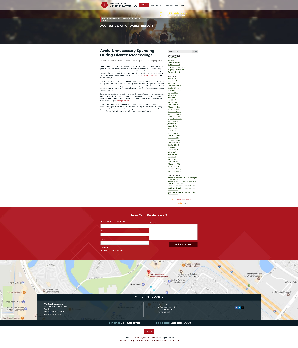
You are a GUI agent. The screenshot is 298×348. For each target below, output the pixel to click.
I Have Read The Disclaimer (113, 250)
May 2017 (171, 157)
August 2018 (172, 121)
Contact (182, 5)
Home (152, 5)
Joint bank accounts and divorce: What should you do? (182, 193)
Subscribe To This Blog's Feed (184, 200)
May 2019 (171, 100)
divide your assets (122, 101)
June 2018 (171, 126)
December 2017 (173, 140)
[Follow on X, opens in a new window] (242, 307)
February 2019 (173, 107)
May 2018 (171, 128)
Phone (102, 239)
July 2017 (171, 152)
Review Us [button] (144, 5)
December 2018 (173, 112)
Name (102, 223)
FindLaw (176, 340)
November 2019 (173, 86)
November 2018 (173, 114)
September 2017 (173, 147)
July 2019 (171, 95)
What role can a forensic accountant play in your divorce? (182, 178)
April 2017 (171, 159)
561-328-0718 (178, 13)
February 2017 (173, 164)
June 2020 (171, 78)
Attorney (159, 5)
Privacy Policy (140, 340)
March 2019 (172, 105)
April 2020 (171, 81)
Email (103, 231)
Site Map (131, 340)
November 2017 (173, 143)
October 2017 (172, 145)
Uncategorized (173, 72)
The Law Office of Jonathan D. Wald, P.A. (124, 61)
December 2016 (173, 169)
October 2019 (172, 88)
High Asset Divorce (175, 67)
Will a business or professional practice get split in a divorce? (182, 182)
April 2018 (171, 131)
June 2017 (171, 154)
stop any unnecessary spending (146, 75)
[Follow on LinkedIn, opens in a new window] (239, 307)
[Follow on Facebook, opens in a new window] (236, 307)
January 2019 (172, 109)
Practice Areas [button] (168, 5)
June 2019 (171, 97)
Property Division (157, 61)
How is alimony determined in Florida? (182, 186)
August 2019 (172, 93)
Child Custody (173, 62)
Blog (176, 5)
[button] (296, 336)
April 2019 (171, 102)
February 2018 (173, 135)
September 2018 (173, 119)
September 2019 (173, 90)
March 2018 (172, 133)
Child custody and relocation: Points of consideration (182, 189)
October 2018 (172, 116)
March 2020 (172, 83)
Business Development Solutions (159, 340)
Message (152, 223)
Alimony (171, 58)
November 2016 (173, 171)
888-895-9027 (170, 307)
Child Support (173, 65)
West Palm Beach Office (52, 315)
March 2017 (172, 162)
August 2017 (172, 150)
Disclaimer (104, 247)
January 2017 (172, 166)
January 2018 (172, 138)
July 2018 (171, 124)
